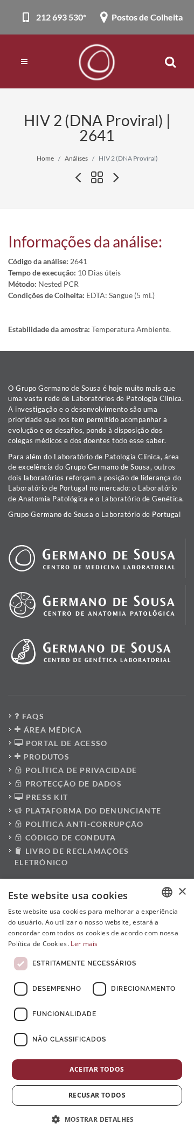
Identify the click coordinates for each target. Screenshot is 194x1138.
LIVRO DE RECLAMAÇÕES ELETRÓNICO (72, 856)
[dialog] (97, 1008)
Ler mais (84, 943)
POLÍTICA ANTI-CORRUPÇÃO (83, 824)
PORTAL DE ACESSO (65, 743)
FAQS (31, 716)
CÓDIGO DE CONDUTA (69, 837)
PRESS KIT (45, 797)
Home (45, 158)
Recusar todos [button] (97, 1095)
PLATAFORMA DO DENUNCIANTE (92, 810)
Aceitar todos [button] (97, 1069)
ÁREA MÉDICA (51, 729)
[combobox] (167, 892)
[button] (97, 1119)
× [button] (182, 892)
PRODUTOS (45, 756)
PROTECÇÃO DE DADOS (72, 783)
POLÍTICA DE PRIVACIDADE (80, 770)
